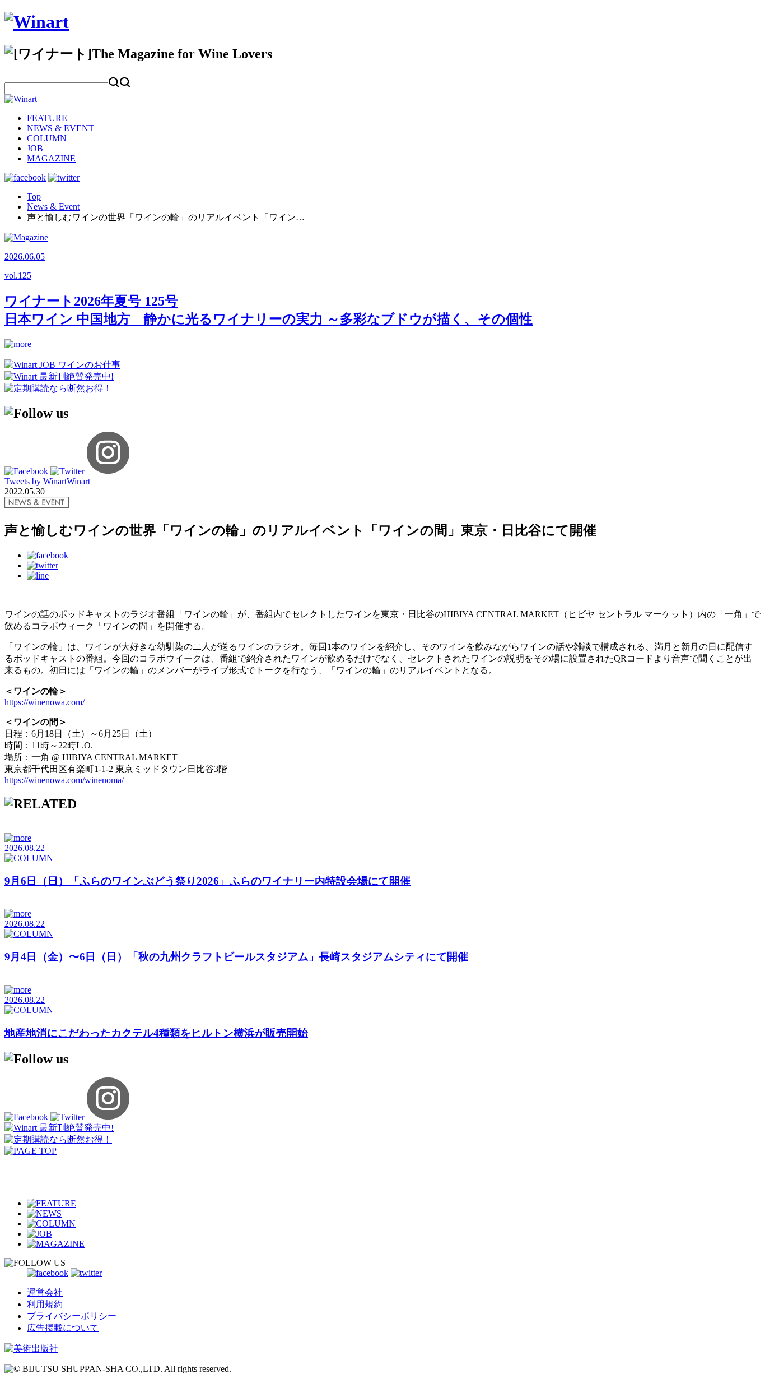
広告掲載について (63, 1328)
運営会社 (45, 1292)
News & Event (53, 206)
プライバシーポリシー (71, 1316)
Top (34, 196)
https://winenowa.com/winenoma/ (64, 780)
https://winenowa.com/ (44, 702)
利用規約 (45, 1304)
